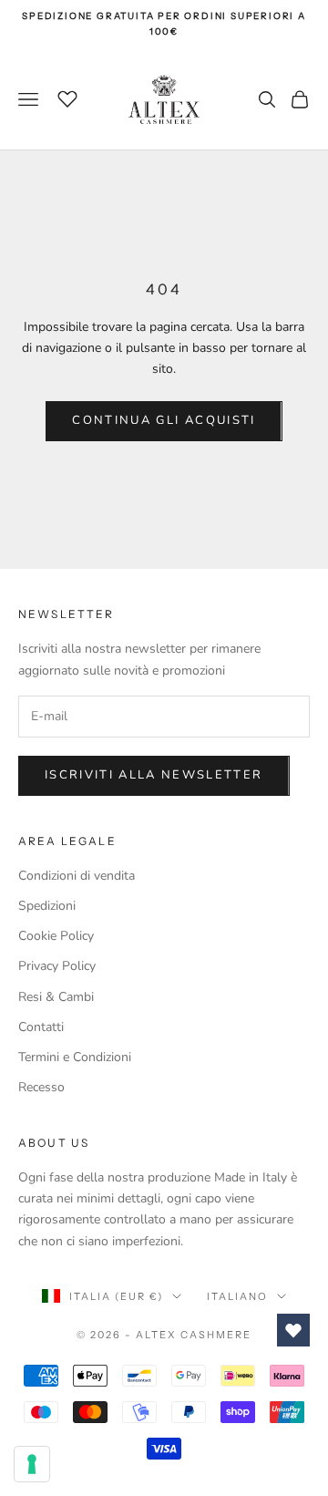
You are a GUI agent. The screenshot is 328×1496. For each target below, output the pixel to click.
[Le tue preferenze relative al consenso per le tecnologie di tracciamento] (32, 1464)
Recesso (41, 1087)
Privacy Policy (57, 966)
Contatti (41, 1027)
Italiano (237, 1296)
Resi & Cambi (56, 997)
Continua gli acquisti (163, 420)
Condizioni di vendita (76, 875)
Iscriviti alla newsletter (154, 775)
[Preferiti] (67, 97)
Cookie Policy (56, 935)
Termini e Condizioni (74, 1057)
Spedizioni (47, 905)
